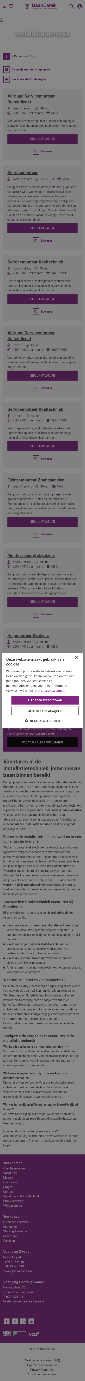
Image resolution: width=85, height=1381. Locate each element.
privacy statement (53, 690)
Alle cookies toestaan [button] (45, 700)
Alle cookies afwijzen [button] (45, 711)
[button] (42, 720)
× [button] (76, 657)
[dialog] (42, 690)
